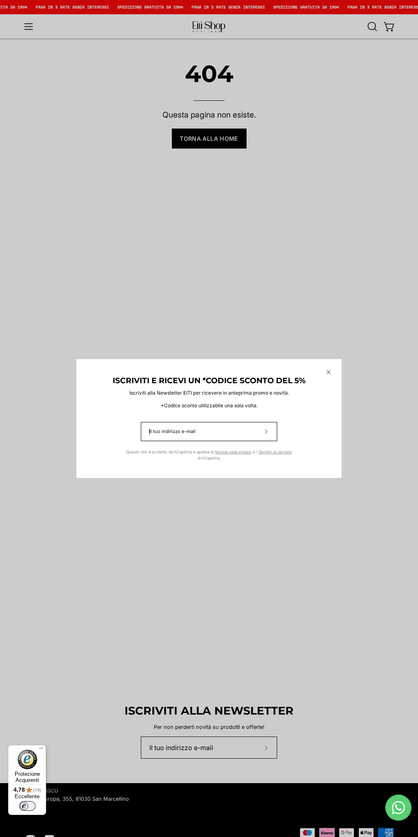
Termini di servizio (275, 452)
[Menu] (41, 750)
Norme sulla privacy (233, 452)
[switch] (27, 806)
